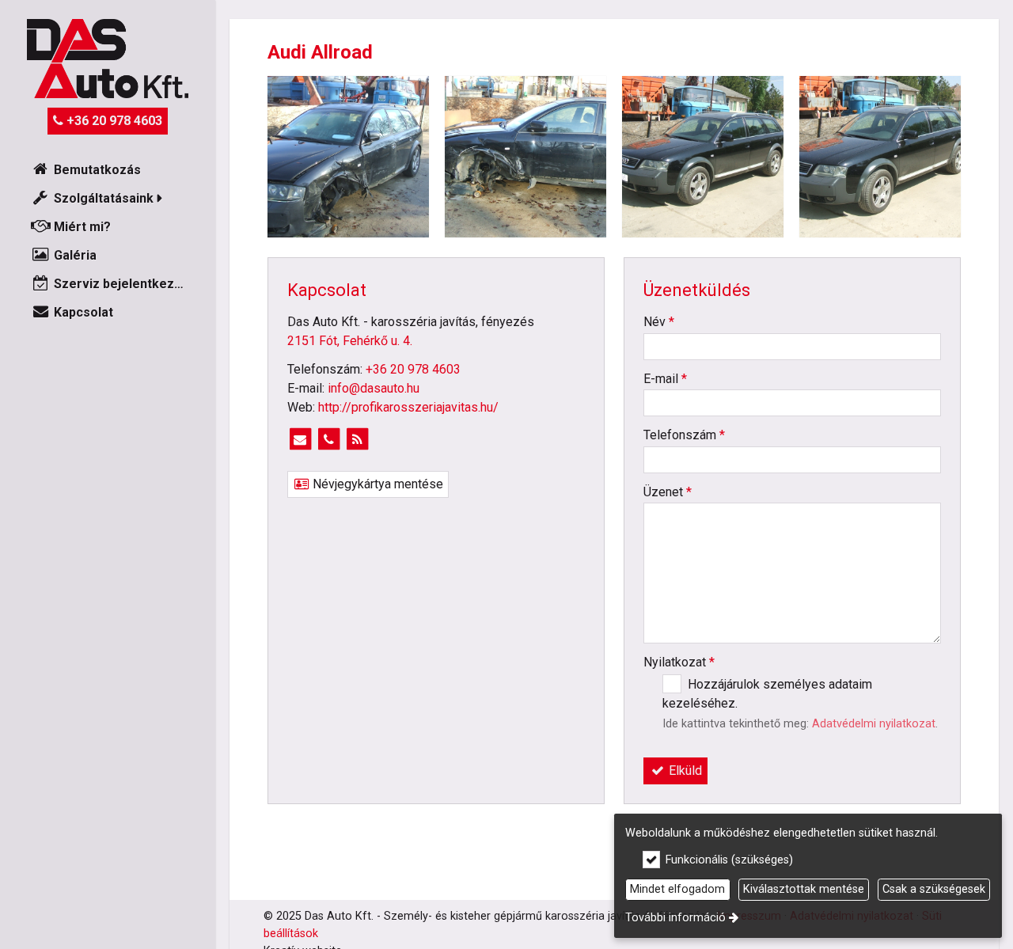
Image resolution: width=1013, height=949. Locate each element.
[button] (107, 198)
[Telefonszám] (328, 439)
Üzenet (667, 491)
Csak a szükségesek (933, 889)
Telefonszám (684, 434)
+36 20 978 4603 (112, 120)
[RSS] (357, 439)
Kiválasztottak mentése (803, 889)
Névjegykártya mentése (376, 484)
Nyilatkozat (679, 662)
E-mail (665, 378)
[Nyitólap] (107, 58)
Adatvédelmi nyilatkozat (873, 724)
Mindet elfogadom (677, 889)
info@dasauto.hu (373, 388)
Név (658, 321)
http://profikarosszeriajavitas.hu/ (408, 407)
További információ (675, 917)
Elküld (684, 770)
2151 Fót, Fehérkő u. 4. (349, 340)
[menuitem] (107, 170)
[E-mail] (300, 439)
